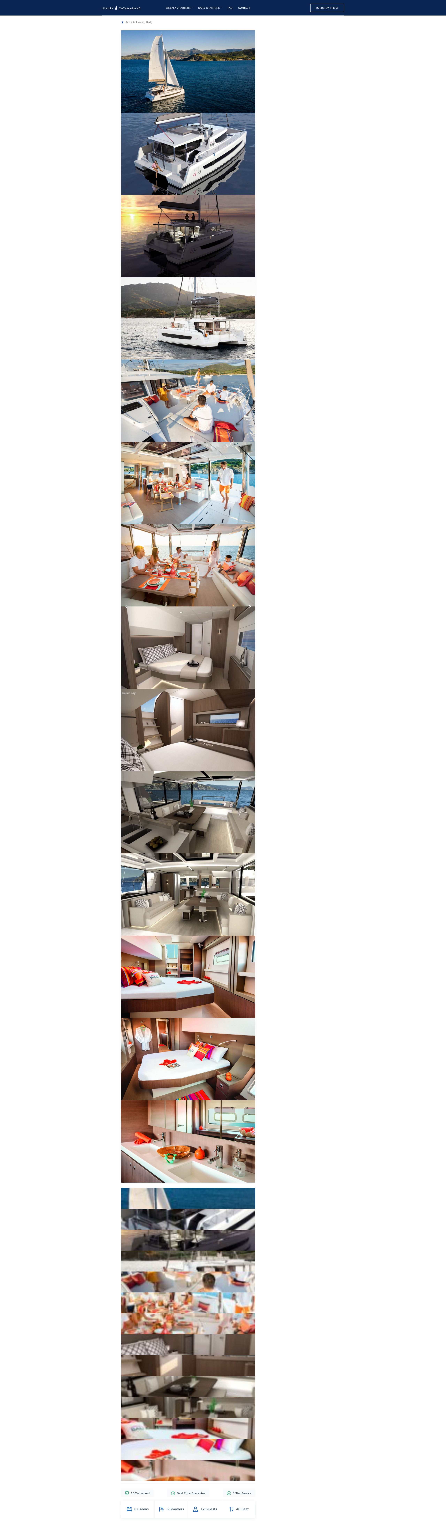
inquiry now (327, 8)
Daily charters (209, 7)
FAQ (230, 7)
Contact (244, 7)
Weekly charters (178, 7)
